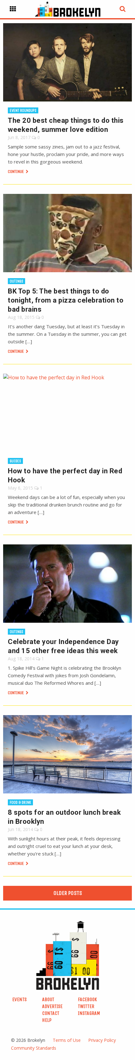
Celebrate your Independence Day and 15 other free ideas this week (63, 646)
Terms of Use (67, 1040)
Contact (50, 1013)
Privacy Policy (102, 1040)
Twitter (86, 1006)
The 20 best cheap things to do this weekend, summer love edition (66, 125)
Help (46, 1020)
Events (19, 999)
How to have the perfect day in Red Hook (65, 475)
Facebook (87, 999)
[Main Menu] (13, 9)
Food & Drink (20, 802)
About (48, 999)
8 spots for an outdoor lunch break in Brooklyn (64, 816)
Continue (16, 171)
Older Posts (67, 893)
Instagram (89, 1013)
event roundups (23, 110)
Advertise (52, 1006)
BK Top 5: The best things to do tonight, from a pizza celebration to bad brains (65, 300)
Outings (16, 281)
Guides (15, 461)
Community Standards (33, 1048)
